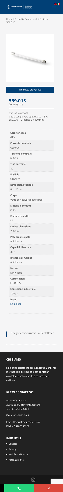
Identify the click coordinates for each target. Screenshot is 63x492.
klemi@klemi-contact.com (26, 422)
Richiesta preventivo (30, 90)
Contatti (13, 443)
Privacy (12, 449)
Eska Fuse (16, 304)
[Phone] (19, 488)
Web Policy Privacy (18, 454)
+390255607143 (20, 415)
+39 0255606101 (19, 409)
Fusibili (43, 19)
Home (9, 19)
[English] (55, 4)
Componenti (31, 19)
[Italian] (58, 4)
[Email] (48, 488)
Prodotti (19, 19)
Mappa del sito (16, 460)
